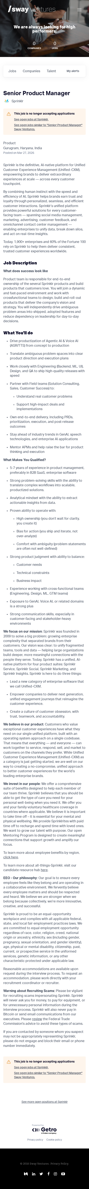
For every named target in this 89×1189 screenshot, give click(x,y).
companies (31, 71)
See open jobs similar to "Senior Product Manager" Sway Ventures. (48, 127)
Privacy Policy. (60, 1163)
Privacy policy (35, 1139)
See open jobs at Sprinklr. (31, 119)
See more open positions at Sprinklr (45, 1102)
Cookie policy (54, 1139)
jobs (12, 71)
